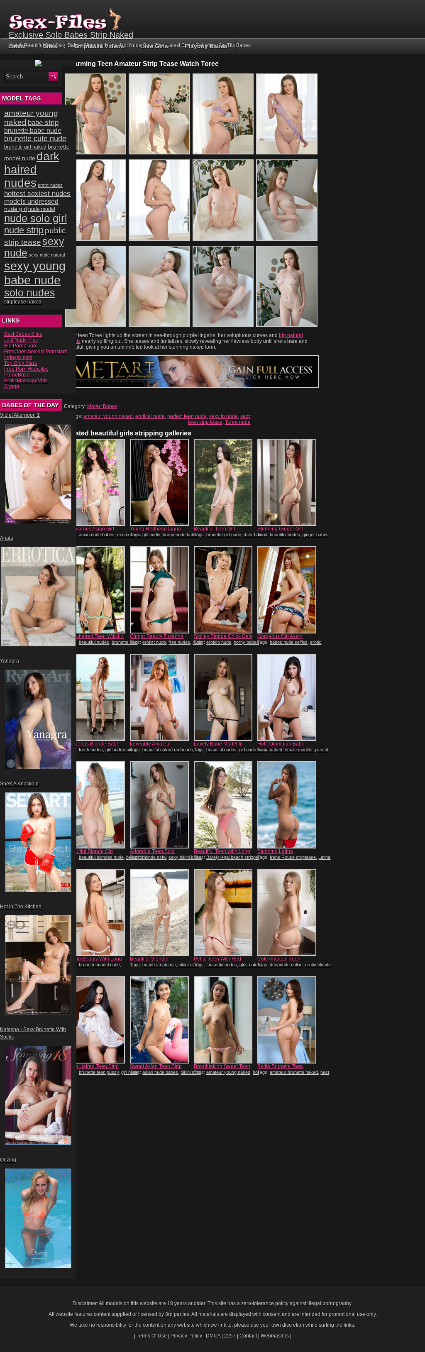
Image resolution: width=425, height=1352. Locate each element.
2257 (230, 1336)
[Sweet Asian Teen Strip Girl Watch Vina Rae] (159, 1020)
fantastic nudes (221, 964)
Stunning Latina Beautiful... (275, 854)
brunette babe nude (32, 130)
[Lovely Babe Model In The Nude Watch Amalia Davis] (223, 697)
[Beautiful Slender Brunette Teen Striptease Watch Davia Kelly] (159, 912)
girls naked (250, 964)
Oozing (8, 1160)
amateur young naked (108, 416)
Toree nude (238, 422)
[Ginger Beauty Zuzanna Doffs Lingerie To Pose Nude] (159, 589)
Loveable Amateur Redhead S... (150, 747)
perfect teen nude (187, 416)
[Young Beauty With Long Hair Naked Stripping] (95, 912)
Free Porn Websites (26, 369)
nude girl (15, 208)
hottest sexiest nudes (37, 194)
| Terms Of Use (150, 1336)
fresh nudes (91, 749)
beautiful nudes (285, 534)
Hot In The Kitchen (21, 906)
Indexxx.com (18, 357)
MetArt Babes (102, 406)
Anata (6, 538)
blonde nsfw (154, 857)
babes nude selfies (289, 642)
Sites (50, 46)
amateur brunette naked (294, 1072)
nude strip (24, 230)
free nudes (179, 642)
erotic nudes (50, 185)
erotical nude (150, 416)
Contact (248, 1336)
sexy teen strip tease (219, 419)
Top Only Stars (20, 363)
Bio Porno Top (20, 346)
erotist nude (154, 642)
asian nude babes (97, 534)
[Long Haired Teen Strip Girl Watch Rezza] (95, 1020)
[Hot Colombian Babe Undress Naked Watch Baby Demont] (286, 697)
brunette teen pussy (99, 1072)
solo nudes (29, 292)
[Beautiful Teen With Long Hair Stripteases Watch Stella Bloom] (223, 804)
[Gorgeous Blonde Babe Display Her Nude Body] (95, 697)
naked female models (291, 749)
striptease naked (23, 302)
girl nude (129, 1072)
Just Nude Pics (21, 340)
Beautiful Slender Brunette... (149, 962)
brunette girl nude (223, 534)
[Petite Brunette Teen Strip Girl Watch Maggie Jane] (286, 1020)
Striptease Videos (99, 46)
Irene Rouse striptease (293, 857)
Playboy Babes (206, 46)
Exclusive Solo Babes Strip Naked (71, 34)
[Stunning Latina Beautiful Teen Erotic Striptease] (286, 804)
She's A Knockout (19, 784)
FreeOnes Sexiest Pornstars (35, 352)
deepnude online (286, 964)
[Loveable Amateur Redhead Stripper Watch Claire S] (159, 697)
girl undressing (120, 749)
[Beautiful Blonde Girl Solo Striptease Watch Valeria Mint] (95, 804)
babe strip (43, 123)
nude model (41, 209)
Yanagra (9, 661)
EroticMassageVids (26, 381)
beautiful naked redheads (167, 749)
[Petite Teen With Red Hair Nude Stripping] (223, 912)
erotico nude (218, 642)
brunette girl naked (25, 146)
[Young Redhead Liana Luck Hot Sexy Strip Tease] (159, 482)
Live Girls (154, 46)
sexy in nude (223, 416)
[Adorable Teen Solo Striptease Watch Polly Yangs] (159, 804)
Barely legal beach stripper (232, 857)
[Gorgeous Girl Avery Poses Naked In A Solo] (286, 589)
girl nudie (151, 534)
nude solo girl (35, 218)
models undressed (31, 201)
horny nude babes (181, 534)
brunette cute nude (35, 138)
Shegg (11, 386)
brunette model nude (99, 964)
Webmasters (275, 1336)
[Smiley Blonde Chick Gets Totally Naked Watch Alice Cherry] (223, 589)
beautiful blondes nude (101, 857)
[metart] (191, 386)
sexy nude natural (47, 254)
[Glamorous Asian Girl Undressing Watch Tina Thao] (95, 482)
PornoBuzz (16, 375)
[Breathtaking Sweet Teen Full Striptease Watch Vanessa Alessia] (223, 1020)
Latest (17, 46)
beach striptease (159, 964)
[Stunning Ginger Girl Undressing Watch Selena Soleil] (286, 482)
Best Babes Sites (23, 334)
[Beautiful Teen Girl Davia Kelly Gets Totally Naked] (223, 482)
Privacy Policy (186, 1336)
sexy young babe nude (35, 273)
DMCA (213, 1336)
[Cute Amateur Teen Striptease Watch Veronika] (286, 912)
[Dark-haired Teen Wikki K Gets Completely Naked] (95, 589)
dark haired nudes (31, 169)
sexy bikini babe (185, 857)
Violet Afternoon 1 (20, 415)
